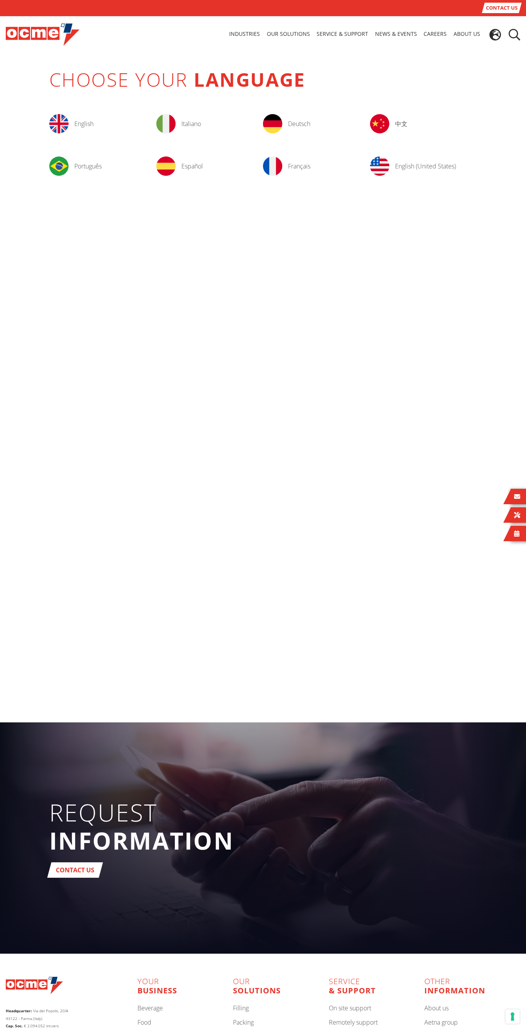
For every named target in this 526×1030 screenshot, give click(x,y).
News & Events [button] (396, 33)
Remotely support (353, 1023)
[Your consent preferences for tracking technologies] (512, 1016)
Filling (241, 1008)
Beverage (150, 1008)
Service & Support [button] (342, 33)
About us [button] (467, 33)
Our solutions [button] (288, 33)
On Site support (350, 1008)
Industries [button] (244, 33)
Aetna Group (441, 1023)
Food (144, 1023)
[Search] (514, 34)
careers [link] (435, 33)
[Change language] (495, 34)
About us (436, 1008)
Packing (243, 1023)
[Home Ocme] (43, 34)
